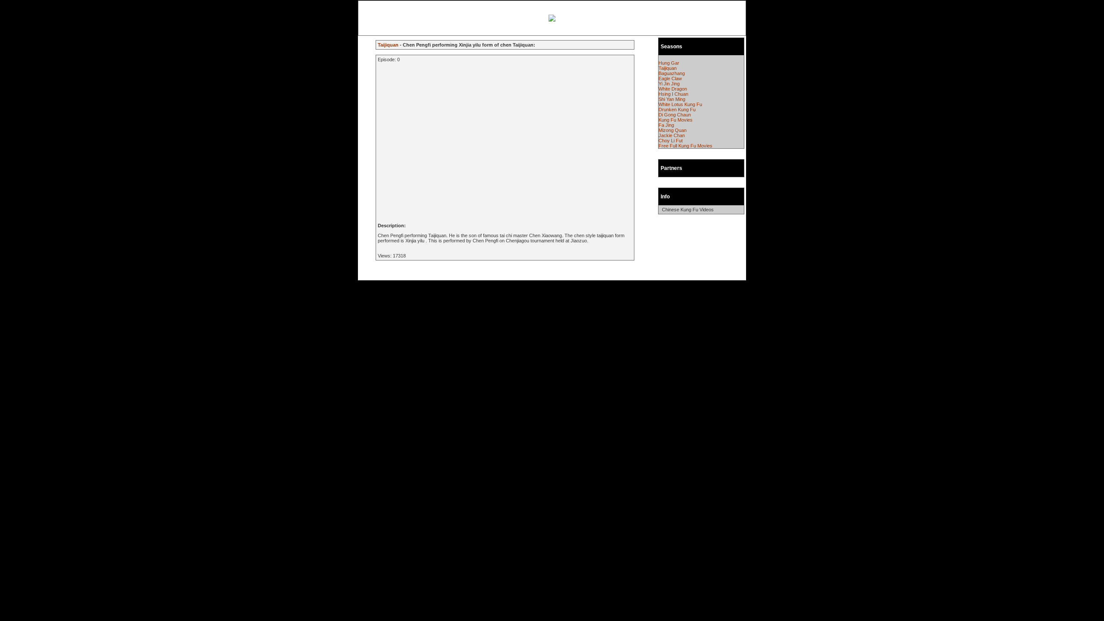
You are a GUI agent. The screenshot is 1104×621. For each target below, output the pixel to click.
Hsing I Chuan (673, 94)
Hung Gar (669, 63)
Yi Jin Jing (669, 83)
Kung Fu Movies (676, 119)
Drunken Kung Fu (677, 109)
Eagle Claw (670, 78)
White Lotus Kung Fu (680, 104)
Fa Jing (666, 125)
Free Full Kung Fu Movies (685, 145)
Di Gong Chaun (675, 114)
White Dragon (673, 88)
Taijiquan (388, 44)
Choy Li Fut (671, 140)
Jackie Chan (672, 135)
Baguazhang (672, 73)
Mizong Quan (673, 130)
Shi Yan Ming (672, 99)
